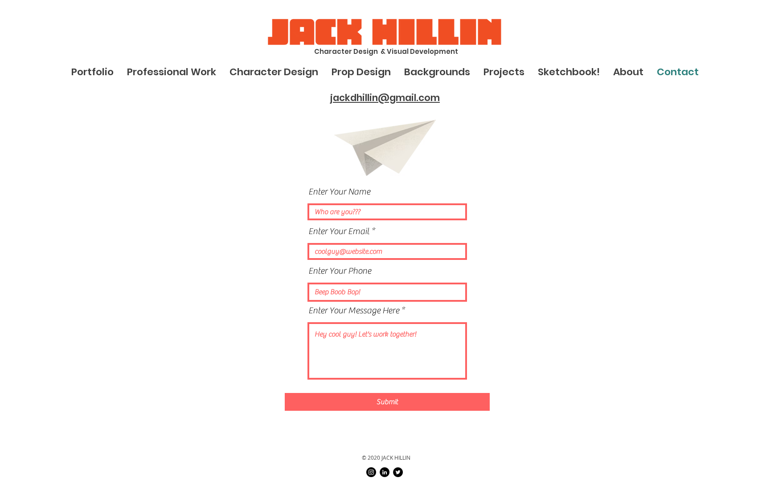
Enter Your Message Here (353, 310)
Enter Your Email (338, 231)
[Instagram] (371, 472)
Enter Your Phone (339, 271)
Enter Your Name (339, 191)
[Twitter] (398, 472)
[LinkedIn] (384, 472)
